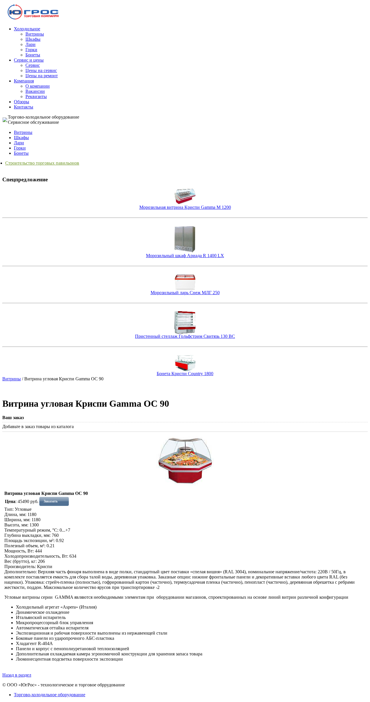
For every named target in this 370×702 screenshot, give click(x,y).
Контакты (23, 106)
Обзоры (21, 101)
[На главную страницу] (33, 19)
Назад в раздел (16, 674)
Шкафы (32, 39)
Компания (24, 80)
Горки (31, 49)
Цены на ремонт (41, 75)
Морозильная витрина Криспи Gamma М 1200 (185, 207)
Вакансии (35, 91)
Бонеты (32, 54)
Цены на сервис (41, 70)
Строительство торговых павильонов (42, 163)
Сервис (32, 65)
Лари (30, 44)
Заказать (51, 501)
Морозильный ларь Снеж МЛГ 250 (185, 292)
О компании (37, 86)
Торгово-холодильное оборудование (49, 694)
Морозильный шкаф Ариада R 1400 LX (185, 255)
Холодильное (27, 28)
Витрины (34, 34)
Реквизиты (36, 96)
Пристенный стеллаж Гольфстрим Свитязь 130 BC (185, 336)
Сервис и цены (29, 60)
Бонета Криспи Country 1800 (185, 373)
